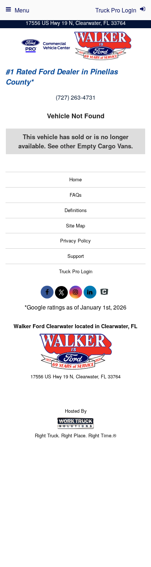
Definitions (76, 210)
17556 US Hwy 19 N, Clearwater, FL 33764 (76, 22)
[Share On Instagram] (75, 292)
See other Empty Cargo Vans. (90, 145)
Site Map (75, 225)
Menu (22, 10)
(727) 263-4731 (76, 97)
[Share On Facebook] (47, 292)
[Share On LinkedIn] (90, 292)
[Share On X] (61, 292)
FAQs (76, 194)
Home (75, 179)
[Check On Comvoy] (104, 292)
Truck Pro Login (75, 271)
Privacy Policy (75, 240)
